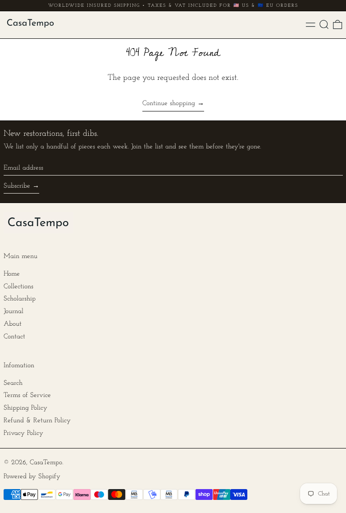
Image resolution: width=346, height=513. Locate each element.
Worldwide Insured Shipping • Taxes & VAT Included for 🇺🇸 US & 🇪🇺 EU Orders (173, 5)
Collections (18, 286)
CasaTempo (46, 462)
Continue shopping (168, 103)
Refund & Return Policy (37, 420)
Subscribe (17, 186)
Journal (13, 311)
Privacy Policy (23, 433)
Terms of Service (27, 395)
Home (12, 274)
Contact (14, 336)
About (13, 324)
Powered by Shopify (32, 476)
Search (13, 383)
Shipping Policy (25, 408)
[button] (324, 24)
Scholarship (20, 299)
